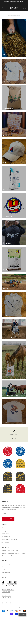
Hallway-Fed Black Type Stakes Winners (13, 553)
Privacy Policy (6, 572)
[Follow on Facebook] (2, 603)
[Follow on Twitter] (6, 603)
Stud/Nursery (6, 536)
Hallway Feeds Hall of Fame (10, 550)
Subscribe (8, 519)
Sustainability (6, 564)
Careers (4, 567)
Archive (4, 570)
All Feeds (4, 528)
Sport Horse (5, 534)
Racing (4, 531)
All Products (5, 542)
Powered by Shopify (19, 607)
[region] (14, 433)
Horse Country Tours (8, 556)
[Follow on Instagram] (10, 603)
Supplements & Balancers (9, 539)
